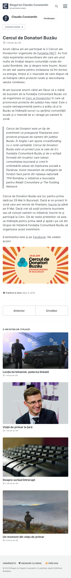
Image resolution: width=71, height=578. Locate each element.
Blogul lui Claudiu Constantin (29, 6)
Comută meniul (12, 27)
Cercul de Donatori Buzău (30, 37)
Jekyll (50, 568)
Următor (51, 310)
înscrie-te (54, 204)
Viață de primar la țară (17, 427)
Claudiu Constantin (24, 16)
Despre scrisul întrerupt (19, 480)
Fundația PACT (46, 53)
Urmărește (49, 18)
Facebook (39, 237)
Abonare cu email (31, 563)
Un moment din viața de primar (23, 537)
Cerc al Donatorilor (38, 98)
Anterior (19, 310)
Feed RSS (53, 563)
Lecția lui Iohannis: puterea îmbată (26, 372)
